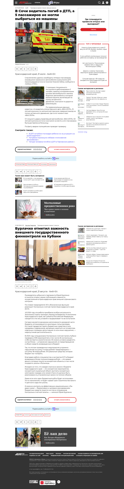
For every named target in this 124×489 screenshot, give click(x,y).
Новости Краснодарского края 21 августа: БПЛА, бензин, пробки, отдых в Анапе (93, 49)
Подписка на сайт (34, 455)
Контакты (46, 455)
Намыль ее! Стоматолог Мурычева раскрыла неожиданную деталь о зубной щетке (96, 243)
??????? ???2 (82, 132)
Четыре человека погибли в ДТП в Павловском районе (51, 142)
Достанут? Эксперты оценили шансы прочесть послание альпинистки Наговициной (97, 124)
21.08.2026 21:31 (19, 225)
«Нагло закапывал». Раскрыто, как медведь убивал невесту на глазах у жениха (97, 236)
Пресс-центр (49, 453)
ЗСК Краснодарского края (23, 281)
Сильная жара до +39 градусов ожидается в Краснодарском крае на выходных (93, 80)
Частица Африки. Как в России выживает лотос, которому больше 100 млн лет (97, 112)
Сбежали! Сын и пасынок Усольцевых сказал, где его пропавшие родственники (97, 118)
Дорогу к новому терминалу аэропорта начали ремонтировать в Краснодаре (93, 72)
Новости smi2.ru (21, 219)
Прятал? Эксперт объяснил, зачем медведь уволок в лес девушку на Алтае (96, 99)
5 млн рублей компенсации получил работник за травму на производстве (93, 57)
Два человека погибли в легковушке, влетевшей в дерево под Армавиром (33, 186)
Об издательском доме (36, 453)
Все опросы (93, 34)
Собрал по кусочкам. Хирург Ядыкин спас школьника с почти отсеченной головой (97, 105)
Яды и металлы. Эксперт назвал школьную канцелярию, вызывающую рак (95, 92)
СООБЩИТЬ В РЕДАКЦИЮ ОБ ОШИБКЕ (86, 455)
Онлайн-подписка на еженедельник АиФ (90, 453)
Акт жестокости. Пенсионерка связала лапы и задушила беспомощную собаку (93, 64)
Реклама (58, 453)
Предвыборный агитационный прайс (62, 455)
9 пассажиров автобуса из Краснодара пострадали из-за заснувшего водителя (63, 180)
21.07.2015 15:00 (19, 8)
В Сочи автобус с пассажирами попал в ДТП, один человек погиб (33, 179)
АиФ (27, 64)
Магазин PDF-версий (69, 453)
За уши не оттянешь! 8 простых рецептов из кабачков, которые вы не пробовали (97, 262)
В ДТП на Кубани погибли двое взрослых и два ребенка (32, 191)
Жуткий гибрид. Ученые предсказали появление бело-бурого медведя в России (97, 256)
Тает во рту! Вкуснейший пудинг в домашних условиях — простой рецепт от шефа (96, 249)
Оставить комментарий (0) (62, 149)
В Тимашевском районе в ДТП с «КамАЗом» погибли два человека (64, 185)
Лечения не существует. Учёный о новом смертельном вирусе (96, 229)
